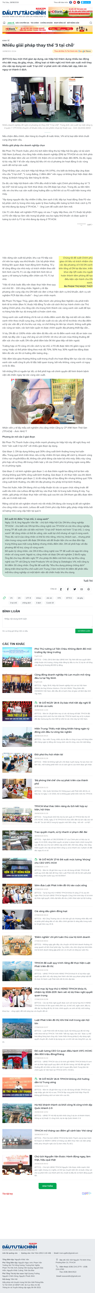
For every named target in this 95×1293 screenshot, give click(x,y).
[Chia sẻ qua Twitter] (75, 589)
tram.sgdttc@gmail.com (68, 1253)
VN (11, 598)
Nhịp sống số (60, 23)
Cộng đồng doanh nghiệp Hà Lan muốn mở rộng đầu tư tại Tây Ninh (62, 676)
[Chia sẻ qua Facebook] (68, 589)
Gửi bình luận (84, 631)
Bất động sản (73, 23)
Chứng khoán (46, 23)
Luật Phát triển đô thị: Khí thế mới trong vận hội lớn (62, 1022)
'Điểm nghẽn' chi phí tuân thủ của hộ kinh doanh (62, 937)
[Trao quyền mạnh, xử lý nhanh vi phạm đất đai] (17, 840)
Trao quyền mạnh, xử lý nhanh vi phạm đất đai (61, 832)
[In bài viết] (88, 589)
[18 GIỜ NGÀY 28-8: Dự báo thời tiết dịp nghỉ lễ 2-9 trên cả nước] (17, 711)
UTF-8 (28, 598)
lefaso (38, 598)
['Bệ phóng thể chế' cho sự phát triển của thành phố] (17, 789)
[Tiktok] (78, 2)
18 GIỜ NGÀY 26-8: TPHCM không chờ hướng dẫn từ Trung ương (62, 1081)
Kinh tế (11, 23)
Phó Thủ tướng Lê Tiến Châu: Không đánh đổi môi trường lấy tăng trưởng (63, 651)
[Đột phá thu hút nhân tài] (17, 763)
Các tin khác (13, 644)
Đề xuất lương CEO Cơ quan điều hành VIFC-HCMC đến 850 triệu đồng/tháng (63, 1053)
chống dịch (26, 603)
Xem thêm (47, 1186)
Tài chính (35, 23)
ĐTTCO (69, 598)
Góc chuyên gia (22, 23)
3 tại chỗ (13, 603)
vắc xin (49, 598)
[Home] (4, 23)
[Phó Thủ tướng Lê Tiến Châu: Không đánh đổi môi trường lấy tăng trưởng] (17, 657)
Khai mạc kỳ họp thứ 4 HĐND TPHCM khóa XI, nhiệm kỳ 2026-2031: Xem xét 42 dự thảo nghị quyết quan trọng (64, 992)
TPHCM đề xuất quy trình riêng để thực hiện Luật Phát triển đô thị (62, 965)
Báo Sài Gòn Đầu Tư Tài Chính (24, 12)
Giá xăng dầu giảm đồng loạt (51, 911)
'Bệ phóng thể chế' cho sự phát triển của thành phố (61, 782)
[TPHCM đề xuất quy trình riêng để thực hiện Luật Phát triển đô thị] (17, 971)
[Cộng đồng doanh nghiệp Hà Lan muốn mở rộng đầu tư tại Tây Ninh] (17, 683)
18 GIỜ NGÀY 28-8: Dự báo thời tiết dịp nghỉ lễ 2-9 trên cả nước (63, 704)
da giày (80, 598)
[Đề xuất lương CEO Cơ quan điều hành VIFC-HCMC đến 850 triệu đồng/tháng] (17, 1059)
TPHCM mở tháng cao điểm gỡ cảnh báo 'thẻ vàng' (63, 1130)
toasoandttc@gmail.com (71, 1276)
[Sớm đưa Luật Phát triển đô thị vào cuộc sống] (17, 894)
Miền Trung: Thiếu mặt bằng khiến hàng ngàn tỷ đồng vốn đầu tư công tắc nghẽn (62, 730)
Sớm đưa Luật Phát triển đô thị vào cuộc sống (61, 885)
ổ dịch (38, 603)
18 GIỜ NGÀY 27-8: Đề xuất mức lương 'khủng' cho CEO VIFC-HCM (63, 861)
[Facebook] (70, 2)
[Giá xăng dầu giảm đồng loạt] (17, 919)
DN (19, 598)
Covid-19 (50, 603)
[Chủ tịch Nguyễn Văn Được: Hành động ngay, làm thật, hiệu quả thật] (17, 1165)
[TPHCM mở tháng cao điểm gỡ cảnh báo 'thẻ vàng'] (17, 1139)
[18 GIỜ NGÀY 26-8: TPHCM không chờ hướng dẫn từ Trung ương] (17, 1087)
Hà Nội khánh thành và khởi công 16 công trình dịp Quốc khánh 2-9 (63, 1106)
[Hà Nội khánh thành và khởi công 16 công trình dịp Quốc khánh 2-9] (17, 1113)
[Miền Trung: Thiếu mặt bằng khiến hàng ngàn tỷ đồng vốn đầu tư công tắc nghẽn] (17, 737)
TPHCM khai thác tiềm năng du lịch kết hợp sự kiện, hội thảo (61, 808)
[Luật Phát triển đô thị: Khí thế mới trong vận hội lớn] (17, 1028)
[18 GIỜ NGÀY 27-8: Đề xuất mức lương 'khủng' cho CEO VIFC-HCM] (17, 868)
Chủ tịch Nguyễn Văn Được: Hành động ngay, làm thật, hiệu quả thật (63, 1158)
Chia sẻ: (53, 589)
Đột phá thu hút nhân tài (49, 754)
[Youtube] (74, 2)
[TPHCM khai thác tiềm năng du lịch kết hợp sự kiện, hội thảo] (17, 814)
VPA (59, 598)
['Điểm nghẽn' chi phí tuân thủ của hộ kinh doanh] (17, 945)
